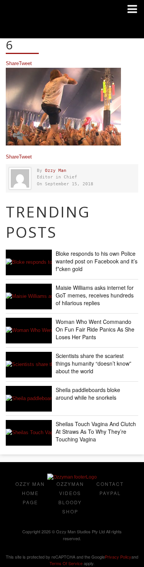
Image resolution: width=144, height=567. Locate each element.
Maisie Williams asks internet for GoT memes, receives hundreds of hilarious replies (95, 295)
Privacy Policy (118, 557)
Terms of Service (66, 563)
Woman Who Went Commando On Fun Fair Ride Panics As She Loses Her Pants (95, 329)
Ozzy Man (55, 170)
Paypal (110, 493)
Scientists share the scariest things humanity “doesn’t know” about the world (93, 363)
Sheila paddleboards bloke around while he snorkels (88, 393)
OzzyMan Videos (70, 488)
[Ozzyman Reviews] (72, 477)
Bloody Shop (70, 507)
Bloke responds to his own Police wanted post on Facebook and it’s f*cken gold (96, 261)
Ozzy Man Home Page (30, 492)
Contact (110, 483)
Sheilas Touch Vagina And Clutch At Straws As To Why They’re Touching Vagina (96, 431)
